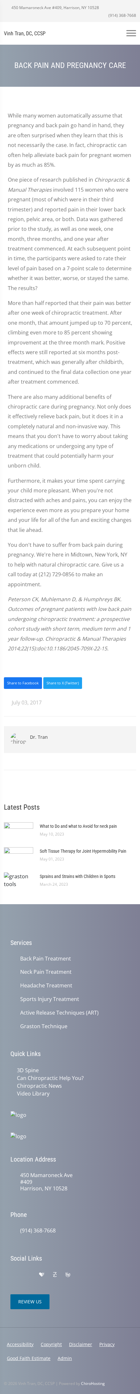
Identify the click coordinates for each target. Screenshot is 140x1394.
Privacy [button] (107, 1344)
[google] (13, 1275)
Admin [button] (65, 1358)
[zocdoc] (54, 1275)
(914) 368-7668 (121, 15)
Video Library (33, 1093)
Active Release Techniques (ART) (59, 1012)
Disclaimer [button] (80, 1344)
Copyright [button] (51, 1344)
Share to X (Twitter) (63, 682)
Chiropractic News (39, 1085)
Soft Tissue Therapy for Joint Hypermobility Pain (83, 851)
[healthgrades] (41, 1275)
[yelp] (28, 1275)
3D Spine (28, 1070)
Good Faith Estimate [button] (28, 1358)
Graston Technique (43, 1026)
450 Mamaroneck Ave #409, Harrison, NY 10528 (54, 7)
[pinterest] (81, 1275)
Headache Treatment (46, 985)
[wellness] (67, 1275)
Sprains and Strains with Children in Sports (77, 876)
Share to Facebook (23, 682)
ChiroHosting (93, 1383)
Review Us (30, 1301)
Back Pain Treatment (45, 958)
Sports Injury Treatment (49, 999)
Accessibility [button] (20, 1344)
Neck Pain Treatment (46, 972)
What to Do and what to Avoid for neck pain (78, 826)
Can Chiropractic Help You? (50, 1078)
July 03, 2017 (26, 702)
